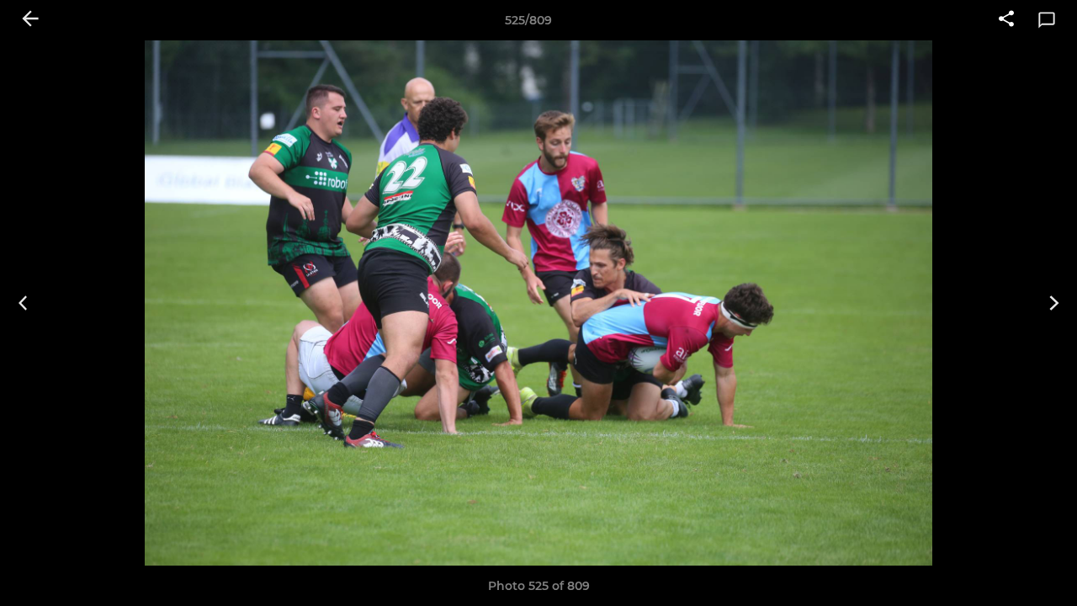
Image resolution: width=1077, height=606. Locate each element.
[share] (1006, 20)
